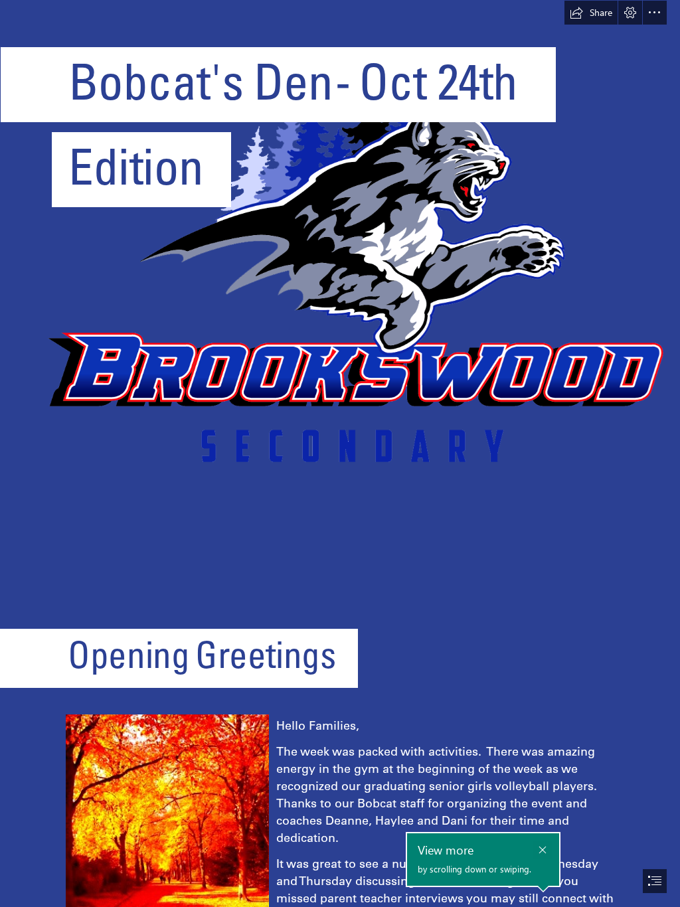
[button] (591, 13)
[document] (340, 453)
